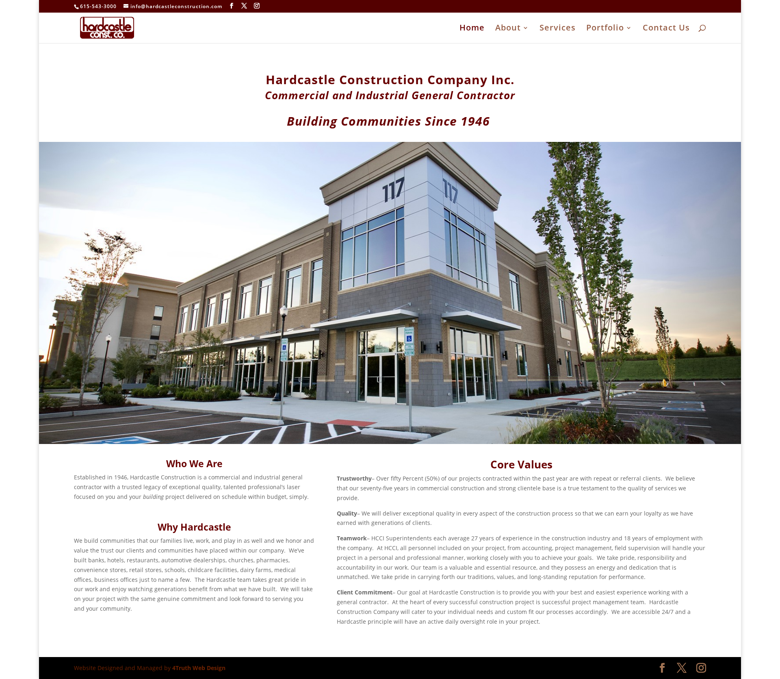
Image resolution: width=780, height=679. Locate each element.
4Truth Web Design (198, 668)
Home (472, 29)
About (508, 29)
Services (558, 29)
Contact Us (666, 29)
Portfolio (605, 29)
